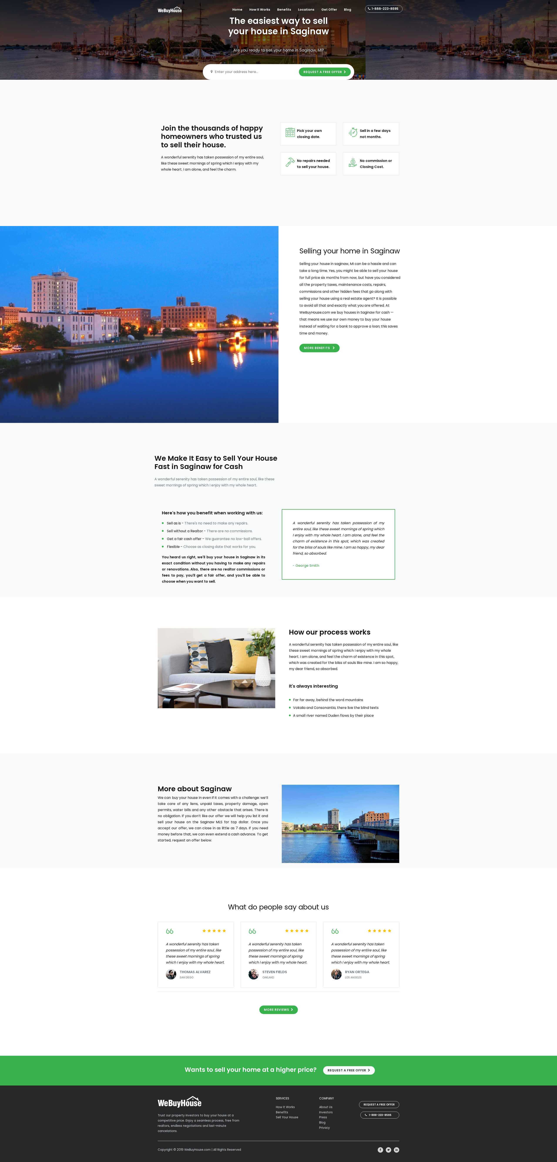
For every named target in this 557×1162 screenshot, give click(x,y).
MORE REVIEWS (276, 1009)
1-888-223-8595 (385, 9)
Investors (326, 1112)
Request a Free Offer (379, 1104)
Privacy (324, 1128)
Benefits (284, 9)
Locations (306, 9)
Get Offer (329, 9)
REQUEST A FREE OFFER (323, 72)
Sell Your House (287, 1117)
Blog (347, 9)
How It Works (259, 9)
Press (323, 1117)
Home (237, 9)
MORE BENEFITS (317, 348)
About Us (325, 1107)
